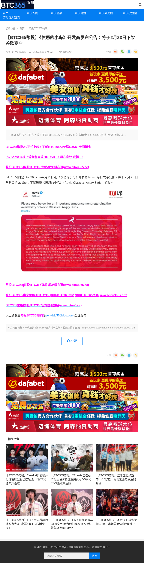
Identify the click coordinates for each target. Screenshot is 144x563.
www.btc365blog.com (59, 315)
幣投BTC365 (19, 51)
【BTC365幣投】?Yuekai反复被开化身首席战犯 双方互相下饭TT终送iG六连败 (27, 479)
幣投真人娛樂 (11, 17)
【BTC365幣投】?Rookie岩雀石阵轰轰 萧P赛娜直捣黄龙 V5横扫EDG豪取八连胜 (71, 479)
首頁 (5, 13)
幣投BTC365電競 (38, 28)
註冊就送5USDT (101, 547)
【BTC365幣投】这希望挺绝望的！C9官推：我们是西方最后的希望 (116, 479)
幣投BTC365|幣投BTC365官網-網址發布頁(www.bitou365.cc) (47, 167)
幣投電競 (80, 13)
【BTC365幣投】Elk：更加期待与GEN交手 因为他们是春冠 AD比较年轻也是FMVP (72, 523)
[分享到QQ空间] (135, 51)
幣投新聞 (32, 13)
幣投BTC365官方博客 (54, 547)
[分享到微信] (122, 51)
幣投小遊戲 (130, 13)
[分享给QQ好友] (129, 51)
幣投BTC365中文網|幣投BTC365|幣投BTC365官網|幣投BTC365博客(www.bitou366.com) (66, 295)
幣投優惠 (56, 13)
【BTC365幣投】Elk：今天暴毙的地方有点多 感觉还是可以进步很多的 (27, 523)
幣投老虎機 (106, 13)
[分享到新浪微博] (115, 51)
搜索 (94, 555)
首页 (22, 28)
